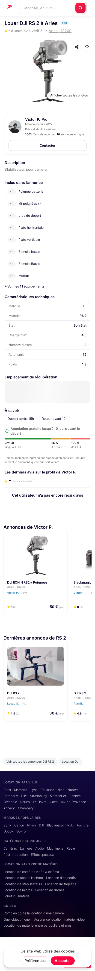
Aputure (83, 825)
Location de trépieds (60, 884)
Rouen (25, 802)
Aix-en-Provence (73, 802)
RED (70, 825)
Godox (8, 831)
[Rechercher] (80, 8)
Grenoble (10, 802)
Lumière (26, 848)
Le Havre (40, 802)
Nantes (73, 790)
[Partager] (77, 47)
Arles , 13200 (16, 587)
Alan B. (78, 703)
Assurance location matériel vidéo (59, 919)
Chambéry (26, 808)
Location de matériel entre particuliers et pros (37, 925)
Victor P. (32, 119)
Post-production (15, 855)
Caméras (10, 848)
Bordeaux (10, 796)
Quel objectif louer (17, 919)
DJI (41, 825)
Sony (7, 825)
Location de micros (17, 890)
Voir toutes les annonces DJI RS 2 (30, 761)
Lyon (34, 790)
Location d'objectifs (61, 878)
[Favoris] (87, 47)
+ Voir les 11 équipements (25, 286)
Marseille (20, 790)
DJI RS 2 (13, 693)
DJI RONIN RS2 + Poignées (27, 582)
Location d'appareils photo (23, 878)
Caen (54, 802)
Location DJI (70, 761)
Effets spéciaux (42, 855)
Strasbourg (38, 796)
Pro (24, 592)
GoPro (21, 831)
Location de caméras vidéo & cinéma (31, 872)
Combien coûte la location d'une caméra (33, 913)
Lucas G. (17, 703)
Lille (24, 796)
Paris (7, 790)
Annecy (9, 808)
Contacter (47, 145)
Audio (39, 848)
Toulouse (47, 790)
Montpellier (58, 796)
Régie (71, 848)
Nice (60, 790)
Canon (19, 825)
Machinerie (55, 848)
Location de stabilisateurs (22, 884)
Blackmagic (55, 825)
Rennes (74, 796)
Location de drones (49, 890)
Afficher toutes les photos (69, 95)
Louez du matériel (16, 896)
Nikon (31, 825)
